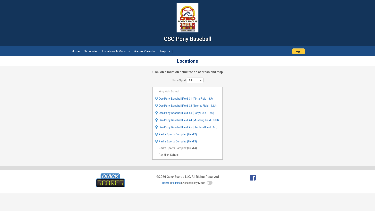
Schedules (91, 51)
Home (76, 51)
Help (165, 51)
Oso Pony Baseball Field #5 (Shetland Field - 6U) (188, 127)
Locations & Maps (116, 51)
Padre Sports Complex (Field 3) (178, 141)
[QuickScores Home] (110, 186)
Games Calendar (145, 51)
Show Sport (179, 80)
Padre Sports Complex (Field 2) (178, 134)
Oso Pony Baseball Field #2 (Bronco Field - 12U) (188, 105)
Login (299, 51)
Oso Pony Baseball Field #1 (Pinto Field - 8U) (186, 98)
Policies (176, 182)
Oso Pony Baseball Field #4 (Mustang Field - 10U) (189, 120)
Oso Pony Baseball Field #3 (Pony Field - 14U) (186, 112)
